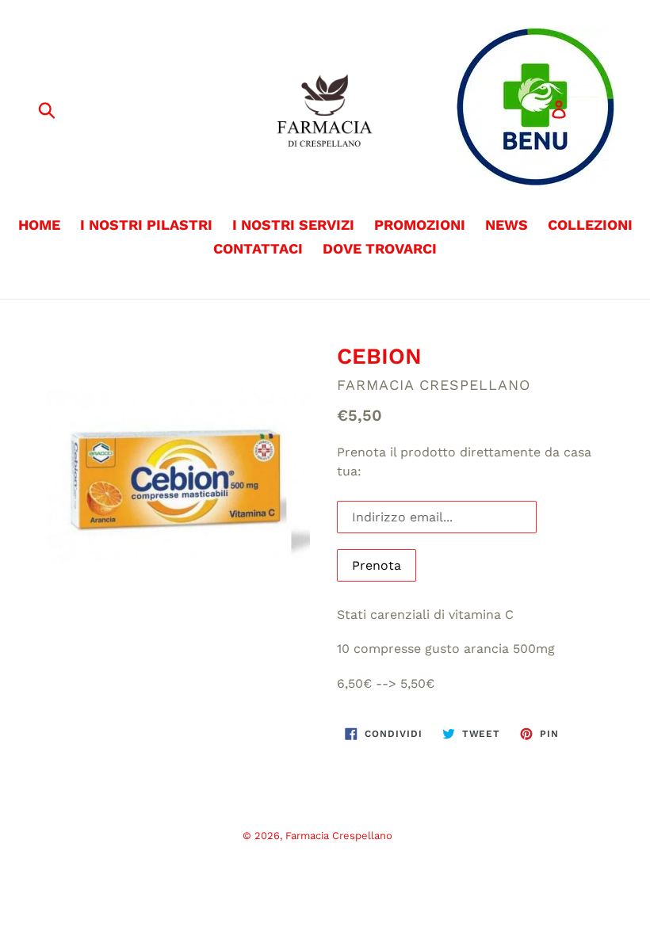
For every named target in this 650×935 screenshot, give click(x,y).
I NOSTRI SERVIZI (293, 224)
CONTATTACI (258, 248)
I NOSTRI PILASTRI (146, 224)
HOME (39, 224)
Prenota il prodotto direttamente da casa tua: (464, 462)
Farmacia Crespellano (338, 836)
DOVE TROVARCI (380, 248)
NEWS (506, 224)
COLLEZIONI (590, 224)
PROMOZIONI (419, 224)
